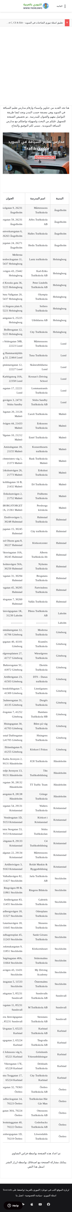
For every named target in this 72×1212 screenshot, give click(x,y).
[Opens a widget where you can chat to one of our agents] (13, 1206)
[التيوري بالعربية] (36, 5)
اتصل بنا (19, 1195)
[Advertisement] (36, 68)
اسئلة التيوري (50, 1195)
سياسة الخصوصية (33, 1195)
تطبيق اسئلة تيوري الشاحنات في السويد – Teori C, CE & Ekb (34, 22)
